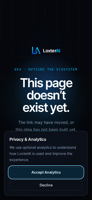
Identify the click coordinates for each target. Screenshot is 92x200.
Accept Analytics (46, 172)
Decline (46, 185)
